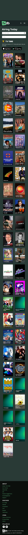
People (4, 510)
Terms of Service (6, 517)
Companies (5, 506)
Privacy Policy (5, 519)
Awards (4, 504)
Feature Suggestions (7, 493)
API (3, 491)
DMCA (3, 521)
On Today (4, 502)
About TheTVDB (6, 486)
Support (4, 497)
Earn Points (5, 488)
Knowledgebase (6, 495)
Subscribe (4, 490)
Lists (3, 508)
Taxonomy (4, 512)
